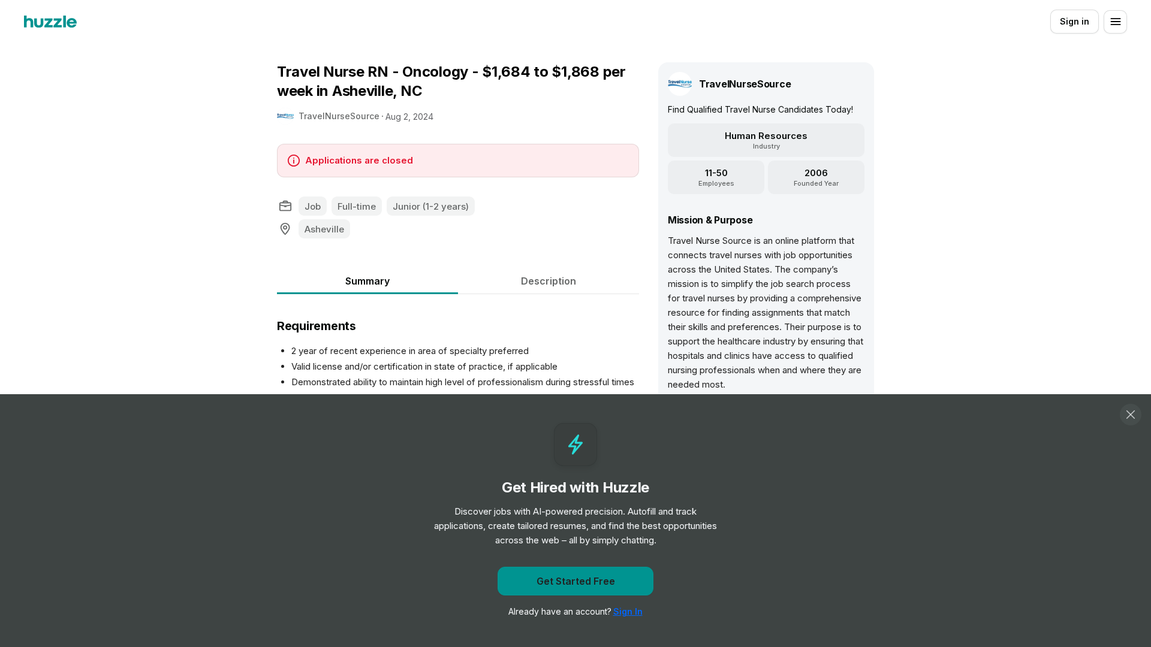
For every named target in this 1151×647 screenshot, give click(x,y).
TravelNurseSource (339, 116)
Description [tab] (548, 281)
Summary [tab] (367, 281)
